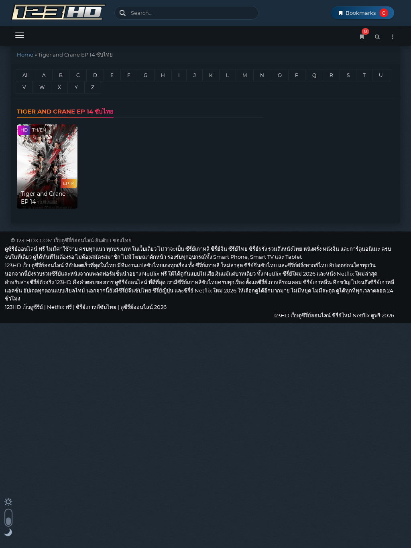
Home (25, 54)
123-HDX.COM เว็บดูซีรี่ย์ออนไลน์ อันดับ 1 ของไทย (74, 240)
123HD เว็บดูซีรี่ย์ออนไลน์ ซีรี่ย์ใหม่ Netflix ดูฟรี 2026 (59, 11)
